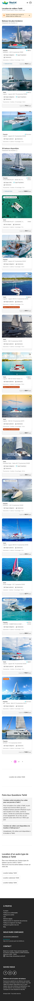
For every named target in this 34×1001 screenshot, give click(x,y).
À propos (5, 910)
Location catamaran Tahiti (11, 878)
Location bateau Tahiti (10, 873)
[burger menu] (27, 3)
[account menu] (30, 2)
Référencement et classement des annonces (15, 920)
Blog (4, 926)
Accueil (3, 10)
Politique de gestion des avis (11, 924)
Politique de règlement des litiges (12, 922)
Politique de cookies (8, 914)
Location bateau (10, 10)
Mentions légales (7, 918)
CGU (4, 916)
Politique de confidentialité (10, 912)
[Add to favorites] (30, 28)
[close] (29, 15)
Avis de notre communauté (10, 936)
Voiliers (16, 10)
